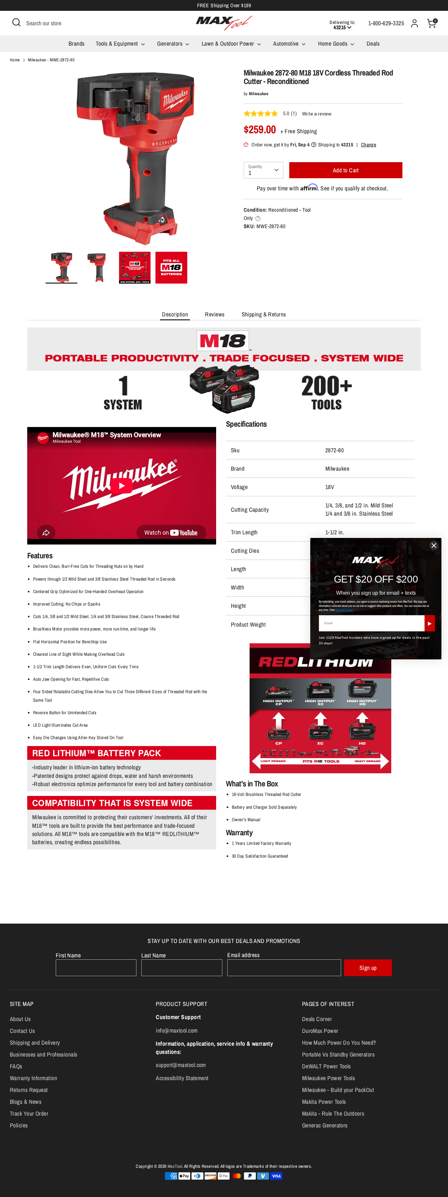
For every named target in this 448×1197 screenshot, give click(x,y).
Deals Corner (317, 1019)
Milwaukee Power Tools (328, 1078)
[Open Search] (16, 22)
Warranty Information (33, 1078)
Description (175, 314)
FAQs (16, 1066)
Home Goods (333, 43)
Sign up (368, 968)
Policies (19, 1125)
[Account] (414, 23)
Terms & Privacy (344, 610)
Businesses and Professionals (43, 1054)
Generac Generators (325, 1125)
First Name (68, 955)
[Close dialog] (434, 545)
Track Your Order (29, 1113)
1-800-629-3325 (386, 23)
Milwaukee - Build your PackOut (338, 1090)
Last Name (153, 955)
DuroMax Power (320, 1031)
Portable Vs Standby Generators (338, 1054)
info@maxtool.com (176, 1030)
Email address (243, 955)
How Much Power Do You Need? (339, 1042)
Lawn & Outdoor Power (228, 43)
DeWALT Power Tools (326, 1066)
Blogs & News (25, 1102)
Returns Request (29, 1090)
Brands (77, 43)
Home (15, 60)
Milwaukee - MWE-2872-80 (51, 60)
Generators (170, 43)
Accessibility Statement (182, 1078)
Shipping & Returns (264, 314)
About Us (20, 1019)
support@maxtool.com (181, 1065)
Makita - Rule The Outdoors (333, 1113)
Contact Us (22, 1031)
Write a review (317, 114)
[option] (135, 160)
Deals (373, 43)
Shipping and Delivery (35, 1042)
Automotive (286, 43)
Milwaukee (258, 93)
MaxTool (175, 1166)
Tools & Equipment (117, 43)
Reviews (214, 314)
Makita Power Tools (324, 1102)
